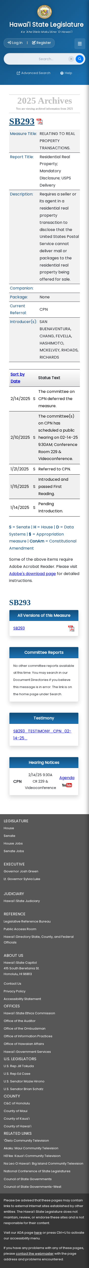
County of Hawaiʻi (17, 1126)
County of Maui (15, 1111)
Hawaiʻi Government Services (27, 1052)
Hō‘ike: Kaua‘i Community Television (32, 1156)
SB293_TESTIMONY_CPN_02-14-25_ (42, 734)
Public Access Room (20, 929)
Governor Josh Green (21, 871)
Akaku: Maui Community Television (31, 1148)
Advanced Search (35, 73)
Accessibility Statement (22, 999)
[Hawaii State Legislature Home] (44, 12)
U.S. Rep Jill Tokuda (19, 1066)
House (9, 828)
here (38, 1232)
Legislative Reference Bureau (27, 921)
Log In (17, 42)
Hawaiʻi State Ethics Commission (29, 1013)
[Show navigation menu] (79, 43)
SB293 (22, 121)
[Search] (80, 59)
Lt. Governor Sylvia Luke (22, 879)
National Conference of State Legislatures (37, 1171)
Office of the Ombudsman (24, 1028)
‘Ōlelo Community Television (26, 1140)
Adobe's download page (32, 573)
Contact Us (12, 983)
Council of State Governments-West (32, 1187)
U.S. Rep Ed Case (17, 1074)
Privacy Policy (14, 991)
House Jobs (13, 843)
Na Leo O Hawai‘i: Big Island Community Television (43, 1163)
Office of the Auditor (20, 1021)
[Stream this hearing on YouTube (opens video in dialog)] (67, 785)
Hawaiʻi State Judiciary (22, 901)
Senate (9, 836)
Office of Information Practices (28, 1036)
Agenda (66, 778)
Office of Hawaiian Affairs (24, 1044)
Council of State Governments (28, 1179)
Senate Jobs (14, 851)
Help (68, 73)
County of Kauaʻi (17, 1118)
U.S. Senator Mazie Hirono (24, 1081)
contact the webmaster (35, 1253)
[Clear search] (71, 59)
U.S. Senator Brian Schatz (23, 1089)
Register (43, 42)
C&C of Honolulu (17, 1103)
